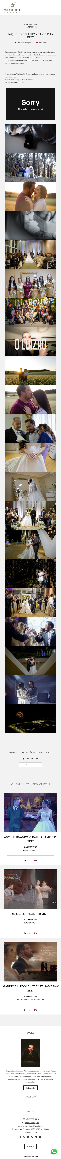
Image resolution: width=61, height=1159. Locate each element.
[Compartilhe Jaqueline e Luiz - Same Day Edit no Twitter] (32, 758)
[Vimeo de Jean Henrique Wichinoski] (36, 1137)
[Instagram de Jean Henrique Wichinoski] (24, 1137)
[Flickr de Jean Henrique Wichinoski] (28, 1137)
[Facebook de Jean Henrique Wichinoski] (20, 1137)
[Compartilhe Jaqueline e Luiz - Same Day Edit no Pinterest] (37, 758)
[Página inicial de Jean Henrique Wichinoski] (12, 7)
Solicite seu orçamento (30, 765)
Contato (30, 1146)
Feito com (30, 1157)
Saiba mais (30, 1088)
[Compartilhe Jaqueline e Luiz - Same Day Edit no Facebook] (23, 758)
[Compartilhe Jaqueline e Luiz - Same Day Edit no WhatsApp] (28, 758)
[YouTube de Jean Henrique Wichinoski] (40, 1137)
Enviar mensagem (32, 1123)
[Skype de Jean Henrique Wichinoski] (32, 1137)
